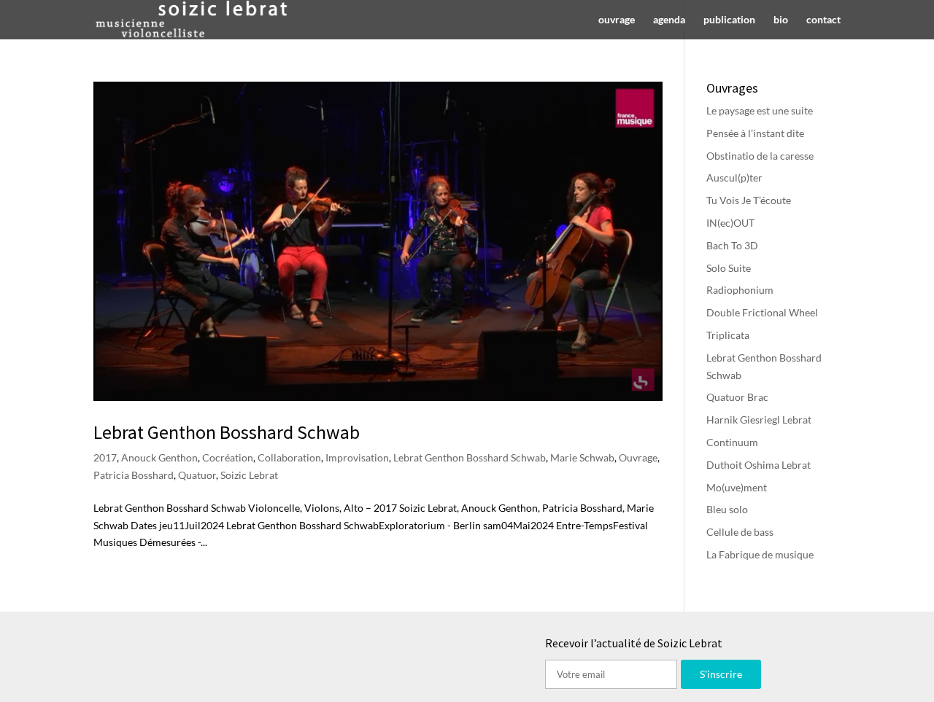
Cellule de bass (739, 532)
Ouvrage (638, 457)
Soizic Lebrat (249, 475)
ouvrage (616, 20)
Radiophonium (739, 290)
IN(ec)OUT (730, 223)
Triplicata (727, 335)
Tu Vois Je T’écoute (748, 200)
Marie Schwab (582, 457)
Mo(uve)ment (736, 487)
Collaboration (289, 457)
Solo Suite (728, 268)
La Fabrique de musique (760, 554)
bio (780, 20)
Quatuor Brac (737, 397)
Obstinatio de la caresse (760, 155)
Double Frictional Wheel (762, 312)
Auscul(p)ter (734, 177)
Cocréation (227, 457)
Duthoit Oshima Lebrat (758, 465)
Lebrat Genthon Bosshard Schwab (226, 432)
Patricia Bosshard (133, 475)
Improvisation (357, 457)
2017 (105, 457)
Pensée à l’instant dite (755, 133)
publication (729, 20)
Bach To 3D (732, 245)
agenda (669, 20)
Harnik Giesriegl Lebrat (758, 419)
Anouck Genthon (159, 457)
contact (823, 20)
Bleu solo (727, 509)
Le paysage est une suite (759, 110)
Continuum (732, 442)
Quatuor (197, 475)
